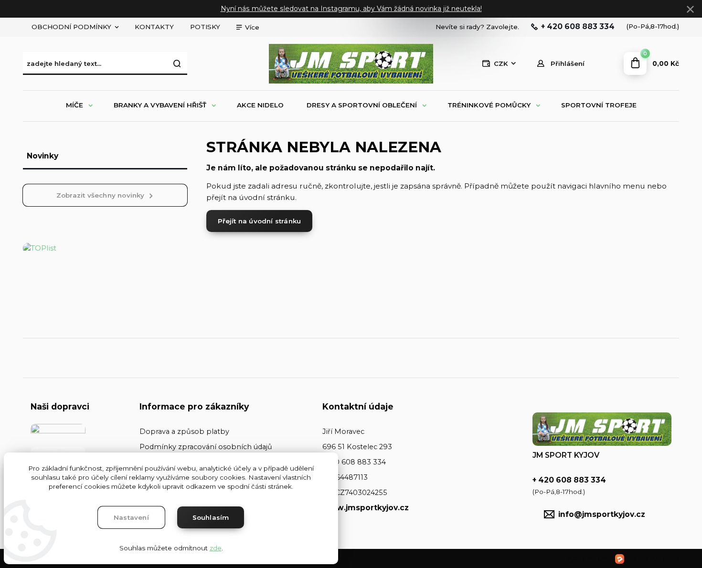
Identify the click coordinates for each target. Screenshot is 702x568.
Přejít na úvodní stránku (259, 221)
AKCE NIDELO (260, 105)
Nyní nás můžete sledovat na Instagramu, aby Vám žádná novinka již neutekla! (351, 8)
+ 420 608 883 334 (578, 26)
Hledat (177, 63)
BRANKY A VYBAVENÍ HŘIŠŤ (160, 105)
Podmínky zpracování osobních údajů (205, 446)
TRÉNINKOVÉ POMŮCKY (489, 105)
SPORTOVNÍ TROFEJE (599, 105)
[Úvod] (351, 64)
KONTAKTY (154, 27)
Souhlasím (210, 517)
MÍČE (74, 105)
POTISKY (205, 27)
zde (216, 548)
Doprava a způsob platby (184, 431)
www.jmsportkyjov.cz (365, 507)
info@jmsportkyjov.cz (601, 514)
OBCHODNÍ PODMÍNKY (71, 27)
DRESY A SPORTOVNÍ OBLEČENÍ (362, 105)
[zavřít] (690, 9)
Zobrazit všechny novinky (100, 195)
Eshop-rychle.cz (653, 558)
